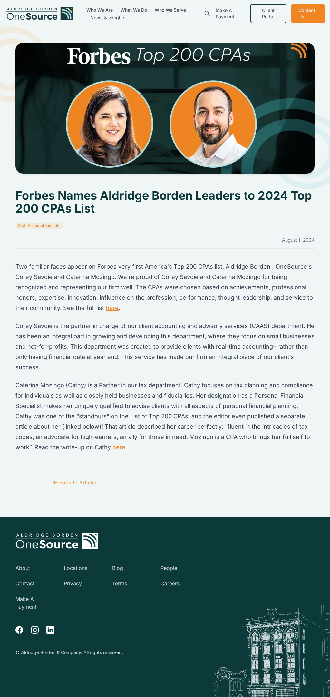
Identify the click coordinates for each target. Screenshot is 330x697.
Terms (119, 583)
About (22, 568)
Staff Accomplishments (39, 225)
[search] (207, 13)
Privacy (73, 583)
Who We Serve (170, 10)
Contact (24, 583)
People (168, 568)
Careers (170, 583)
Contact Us (306, 13)
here (112, 307)
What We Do (134, 10)
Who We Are (100, 10)
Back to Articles (78, 482)
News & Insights (108, 17)
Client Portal (268, 13)
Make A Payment (225, 13)
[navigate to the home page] (56, 541)
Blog (117, 568)
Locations (75, 568)
